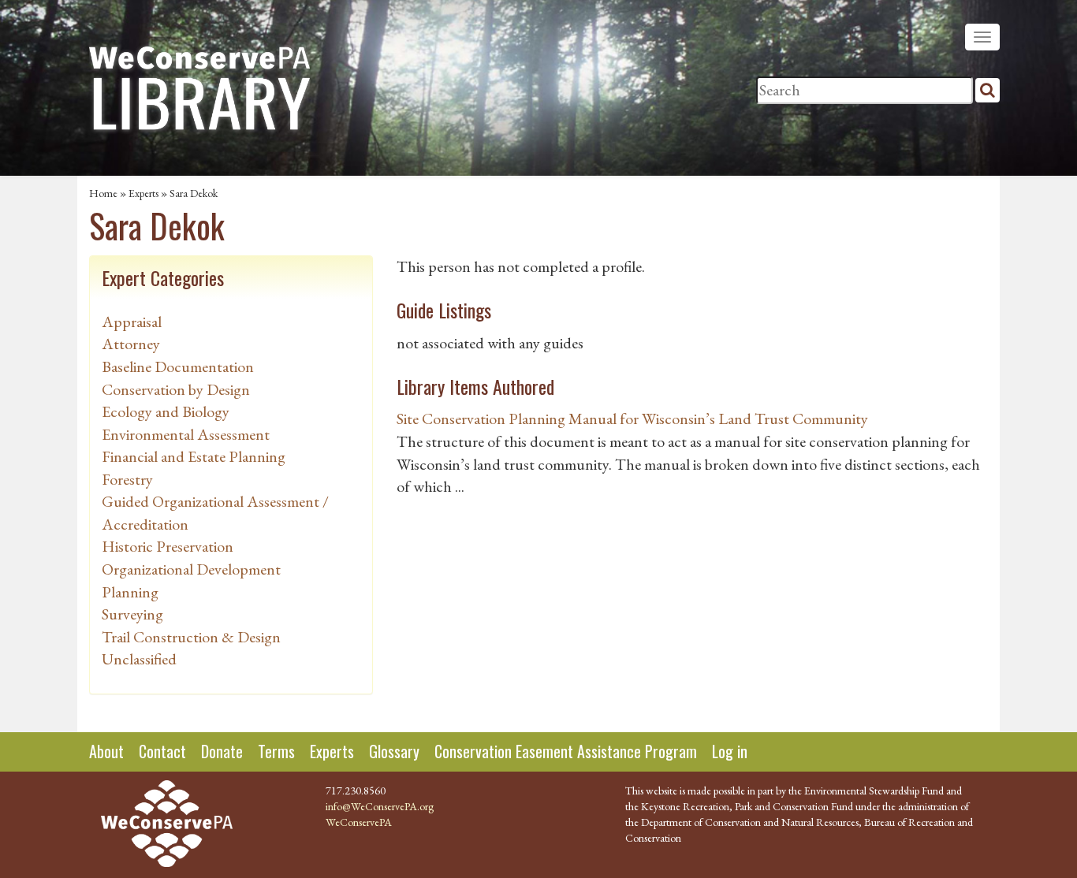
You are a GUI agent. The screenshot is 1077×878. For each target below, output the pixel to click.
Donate (222, 751)
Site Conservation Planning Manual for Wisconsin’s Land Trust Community (632, 418)
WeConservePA (359, 822)
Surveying (132, 614)
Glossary (394, 751)
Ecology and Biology (165, 411)
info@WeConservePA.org (380, 806)
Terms (276, 751)
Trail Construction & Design (191, 637)
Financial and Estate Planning (193, 456)
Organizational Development (191, 569)
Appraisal (132, 321)
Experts (143, 193)
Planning (130, 592)
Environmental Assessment (186, 434)
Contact (162, 751)
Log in (729, 751)
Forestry (127, 479)
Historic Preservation (167, 546)
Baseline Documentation (178, 366)
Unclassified (139, 659)
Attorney (131, 343)
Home (103, 193)
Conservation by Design (176, 389)
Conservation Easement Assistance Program (565, 751)
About (106, 751)
